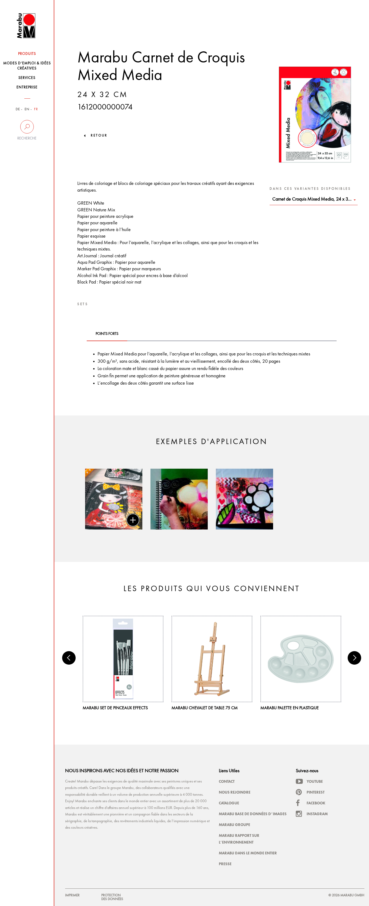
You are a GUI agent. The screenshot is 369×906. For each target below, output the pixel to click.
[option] (113, 499)
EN (27, 109)
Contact (226, 781)
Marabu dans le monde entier (248, 853)
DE (18, 109)
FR (36, 109)
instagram (317, 814)
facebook (316, 803)
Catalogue (229, 803)
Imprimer (72, 895)
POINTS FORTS (107, 334)
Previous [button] (69, 658)
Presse (225, 863)
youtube (315, 781)
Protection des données (112, 897)
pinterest (315, 792)
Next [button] (354, 658)
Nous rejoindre (234, 792)
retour (99, 135)
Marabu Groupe (234, 824)
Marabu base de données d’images (253, 813)
